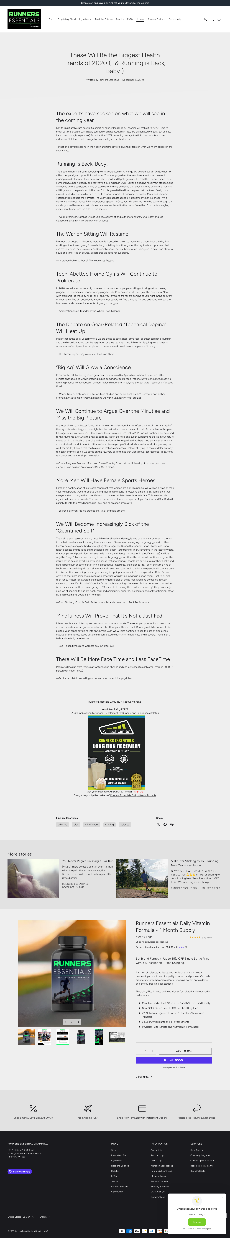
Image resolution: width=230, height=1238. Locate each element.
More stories (20, 854)
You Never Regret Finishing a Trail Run (88, 861)
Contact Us (156, 1150)
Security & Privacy (160, 1186)
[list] (72, 973)
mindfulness (91, 824)
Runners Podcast (156, 19)
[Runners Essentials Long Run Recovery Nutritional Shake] (115, 716)
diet (76, 824)
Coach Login (157, 1160)
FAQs (130, 19)
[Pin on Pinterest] (172, 824)
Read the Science (104, 19)
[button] (212, 19)
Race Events (196, 1150)
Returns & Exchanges (161, 1171)
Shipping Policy (158, 1176)
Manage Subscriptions (162, 1165)
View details (144, 1077)
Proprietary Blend (67, 19)
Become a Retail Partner (202, 1165)
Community (175, 19)
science (125, 824)
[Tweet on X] (158, 824)
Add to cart (185, 1051)
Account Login (158, 1155)
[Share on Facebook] (165, 824)
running (109, 824)
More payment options (174, 1067)
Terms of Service (159, 1181)
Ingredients (85, 19)
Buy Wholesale (197, 1171)
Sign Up (138, 791)
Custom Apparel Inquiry (202, 1160)
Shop (51, 19)
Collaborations (158, 1197)
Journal (140, 19)
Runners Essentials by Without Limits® (31, 1231)
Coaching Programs (200, 1155)
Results (120, 19)
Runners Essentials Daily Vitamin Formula (133, 795)
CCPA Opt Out (158, 1191)
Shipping (140, 942)
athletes (62, 824)
